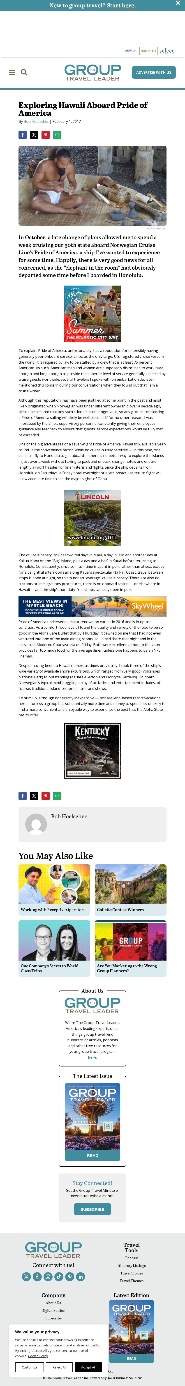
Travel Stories (131, 1273)
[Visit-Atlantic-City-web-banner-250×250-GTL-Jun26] (92, 344)
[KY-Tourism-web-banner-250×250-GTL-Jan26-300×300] (92, 782)
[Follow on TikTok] (58, 1276)
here (92, 1057)
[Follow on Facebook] (37, 1276)
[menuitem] (12, 72)
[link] (22, 135)
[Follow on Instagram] (48, 1276)
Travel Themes (131, 1280)
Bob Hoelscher (36, 121)
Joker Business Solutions (125, 1378)
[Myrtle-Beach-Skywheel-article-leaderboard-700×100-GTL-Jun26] (92, 615)
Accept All (88, 1367)
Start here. (121, 5)
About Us (53, 1302)
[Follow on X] (26, 1276)
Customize (29, 1367)
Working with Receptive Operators (53, 909)
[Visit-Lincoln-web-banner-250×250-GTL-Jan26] (92, 549)
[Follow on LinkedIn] (80, 1276)
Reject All (59, 1367)
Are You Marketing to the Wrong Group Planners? (127, 968)
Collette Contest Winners (120, 909)
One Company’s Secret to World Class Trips (50, 968)
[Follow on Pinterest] (69, 1276)
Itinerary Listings (132, 1265)
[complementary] (58, 1350)
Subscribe (53, 1318)
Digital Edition (53, 1310)
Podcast (131, 1257)
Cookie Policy (38, 1356)
